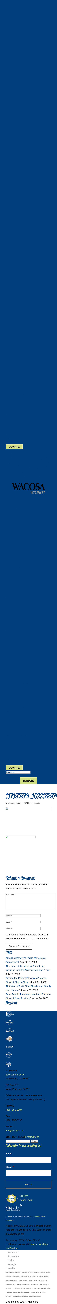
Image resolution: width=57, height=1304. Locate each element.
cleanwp (11, 803)
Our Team (10, 524)
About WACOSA (12, 512)
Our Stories (10, 516)
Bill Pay (10, 438)
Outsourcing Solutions (15, 614)
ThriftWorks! (11, 597)
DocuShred (10, 601)
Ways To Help (11, 533)
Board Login (12, 442)
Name (9, 1153)
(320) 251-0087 (14, 394)
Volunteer (10, 554)
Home (8, 499)
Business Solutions (14, 606)
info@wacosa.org (15, 1130)
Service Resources (13, 584)
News (8, 618)
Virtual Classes (12, 572)
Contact (9, 627)
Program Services (13, 580)
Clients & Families (13, 567)
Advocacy (10, 559)
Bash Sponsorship (13, 542)
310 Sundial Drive (15, 1074)
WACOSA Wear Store (14, 507)
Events (8, 623)
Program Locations (13, 576)
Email (10, 1167)
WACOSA (9, 503)
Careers (9, 529)
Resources (10, 520)
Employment (32, 1137)
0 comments (34, 803)
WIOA (8, 589)
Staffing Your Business (15, 610)
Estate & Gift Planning (15, 550)
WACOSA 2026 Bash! (14, 537)
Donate (8, 546)
